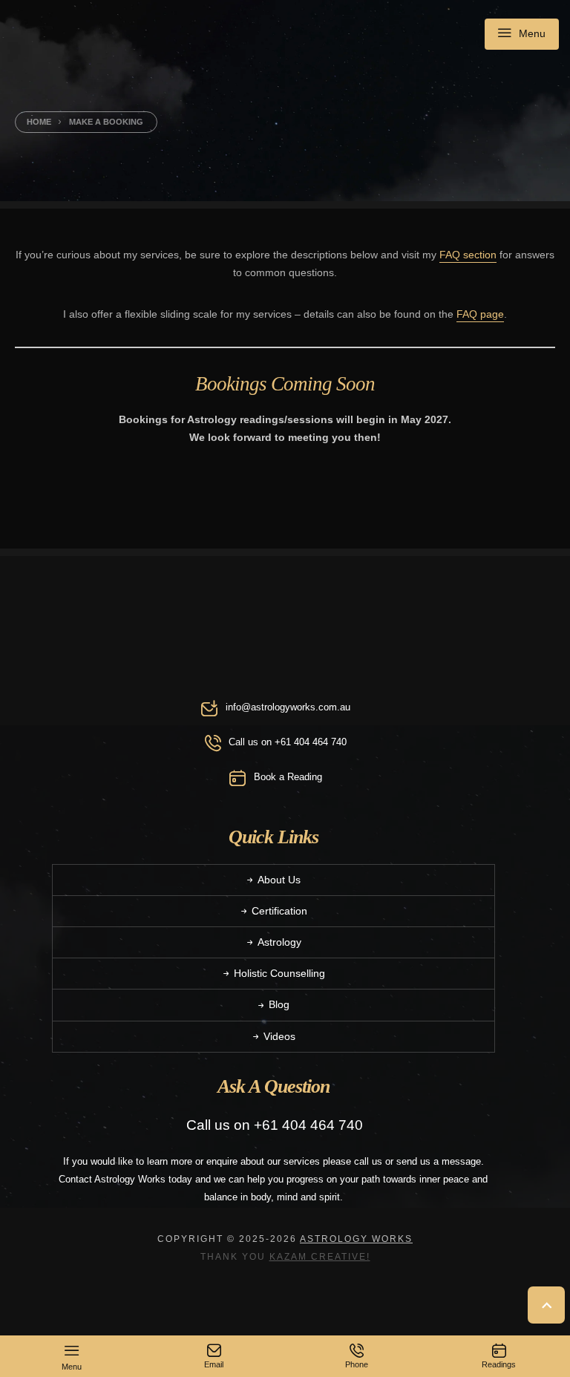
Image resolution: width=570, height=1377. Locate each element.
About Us (279, 880)
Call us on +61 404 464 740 (288, 742)
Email (213, 1364)
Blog (279, 1004)
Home (39, 121)
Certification (279, 911)
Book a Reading (288, 776)
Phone (356, 1364)
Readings (499, 1364)
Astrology (279, 942)
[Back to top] (549, 1305)
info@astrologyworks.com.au (288, 707)
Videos (279, 1036)
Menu (532, 33)
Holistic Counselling (279, 973)
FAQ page (480, 314)
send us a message (438, 1161)
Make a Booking (106, 121)
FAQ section (468, 255)
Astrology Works (356, 1238)
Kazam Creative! (319, 1256)
